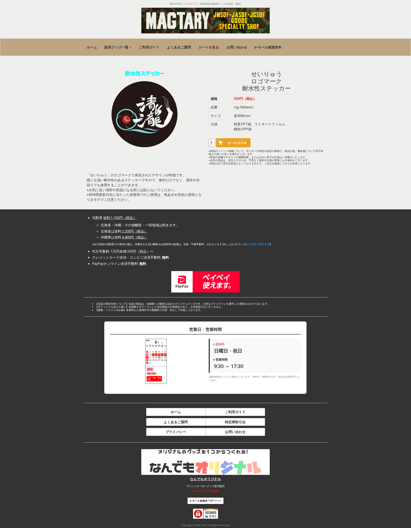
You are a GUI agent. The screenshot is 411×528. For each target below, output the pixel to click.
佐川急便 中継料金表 (258, 244)
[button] (118, 47)
